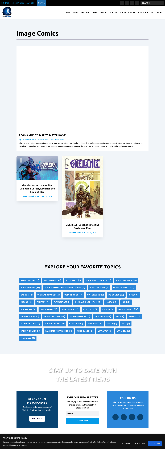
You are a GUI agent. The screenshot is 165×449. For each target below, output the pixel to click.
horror (111, 302)
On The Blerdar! (127, 12)
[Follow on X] (132, 3)
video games (85, 331)
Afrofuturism (30, 280)
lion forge (90, 309)
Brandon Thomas (123, 287)
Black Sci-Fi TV (145, 12)
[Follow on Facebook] (122, 3)
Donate (41, 3)
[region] (82, 441)
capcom (27, 295)
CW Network (95, 295)
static (112, 323)
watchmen (28, 338)
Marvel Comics (128, 309)
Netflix (135, 316)
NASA (120, 316)
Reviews (85, 12)
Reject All (140, 444)
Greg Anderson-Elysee (88, 302)
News (75, 12)
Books (159, 12)
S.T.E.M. (113, 12)
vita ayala (105, 331)
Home (67, 12)
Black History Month (98, 280)
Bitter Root (73, 280)
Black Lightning (126, 280)
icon (126, 302)
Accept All (154, 444)
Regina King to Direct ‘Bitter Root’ (42, 135)
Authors (30, 3)
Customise (125, 444)
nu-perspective (30, 323)
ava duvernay (52, 280)
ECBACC (26, 302)
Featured (55, 139)
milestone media (80, 316)
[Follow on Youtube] (137, 3)
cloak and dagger (48, 295)
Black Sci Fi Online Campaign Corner (64, 287)
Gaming (103, 12)
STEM (126, 323)
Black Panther (30, 287)
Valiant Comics (31, 331)
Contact (5, 3)
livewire (108, 309)
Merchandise (18, 3)
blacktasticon (99, 287)
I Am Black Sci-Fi (29, 139)
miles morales (30, 316)
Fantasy (43, 302)
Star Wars (95, 323)
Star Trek (76, 323)
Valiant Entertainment (58, 331)
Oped (94, 12)
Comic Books (73, 295)
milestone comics (54, 316)
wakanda (123, 331)
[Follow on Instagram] (127, 3)
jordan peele (48, 309)
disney (133, 295)
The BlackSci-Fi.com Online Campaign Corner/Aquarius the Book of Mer (37, 188)
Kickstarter (70, 309)
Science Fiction (55, 323)
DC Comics (116, 295)
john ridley (28, 309)
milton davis (103, 316)
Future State (62, 302)
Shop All (37, 418)
